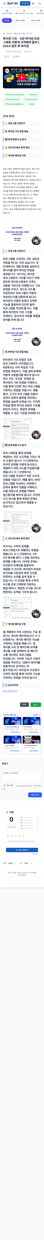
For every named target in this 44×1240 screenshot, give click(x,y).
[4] (19, 836)
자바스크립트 (20, 20)
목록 (24, 705)
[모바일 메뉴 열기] (4, 3)
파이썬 (7, 20)
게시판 (9, 34)
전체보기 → (36, 715)
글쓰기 (35, 705)
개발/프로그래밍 (19, 34)
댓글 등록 (35, 795)
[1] (8, 836)
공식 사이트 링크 (10, 691)
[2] (12, 836)
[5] (23, 836)
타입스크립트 (36, 20)
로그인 (26, 3)
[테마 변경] (40, 3)
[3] (15, 836)
